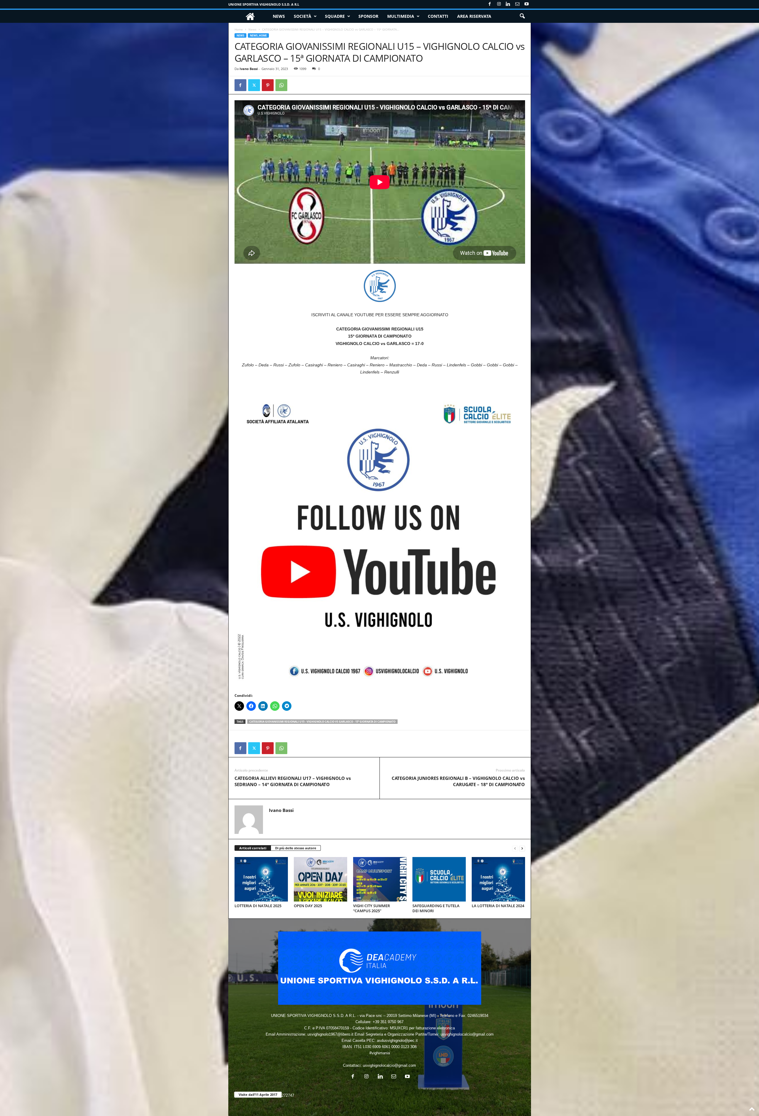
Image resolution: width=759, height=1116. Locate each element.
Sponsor (368, 16)
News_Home (258, 35)
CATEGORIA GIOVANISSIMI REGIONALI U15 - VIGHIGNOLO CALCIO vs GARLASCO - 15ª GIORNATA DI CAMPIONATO (322, 722)
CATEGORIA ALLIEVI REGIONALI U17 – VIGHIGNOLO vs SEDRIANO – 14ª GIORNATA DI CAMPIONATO (293, 781)
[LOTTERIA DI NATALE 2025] (261, 879)
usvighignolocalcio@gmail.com (389, 1065)
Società (302, 16)
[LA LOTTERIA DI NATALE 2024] (498, 879)
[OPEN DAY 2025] (320, 879)
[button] (522, 16)
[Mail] (517, 4)
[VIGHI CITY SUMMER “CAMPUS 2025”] (379, 879)
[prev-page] (515, 848)
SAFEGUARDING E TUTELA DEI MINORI (436, 908)
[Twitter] (254, 85)
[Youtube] (526, 4)
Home (239, 29)
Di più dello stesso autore (295, 848)
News (279, 16)
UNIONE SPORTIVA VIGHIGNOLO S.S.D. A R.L (263, 4)
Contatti (438, 16)
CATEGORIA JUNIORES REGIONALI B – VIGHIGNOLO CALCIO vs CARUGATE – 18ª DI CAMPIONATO (458, 781)
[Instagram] (499, 4)
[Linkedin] (508, 4)
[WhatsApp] (281, 85)
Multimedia (400, 16)
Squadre (335, 16)
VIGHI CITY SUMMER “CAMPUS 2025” (371, 908)
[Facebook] (489, 4)
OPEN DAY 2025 (308, 905)
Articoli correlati (252, 848)
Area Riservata (474, 16)
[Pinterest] (268, 85)
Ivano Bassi (249, 68)
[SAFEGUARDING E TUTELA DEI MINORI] (439, 879)
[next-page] (522, 848)
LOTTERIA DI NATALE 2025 (258, 905)
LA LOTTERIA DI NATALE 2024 (498, 905)
